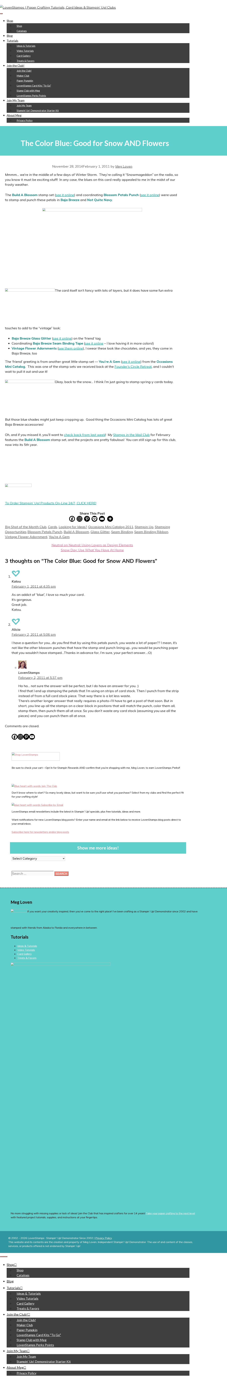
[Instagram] (79, 519)
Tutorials (12, 40)
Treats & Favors (25, 60)
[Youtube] (32, 737)
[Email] (102, 519)
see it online (65, 195)
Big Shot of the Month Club (26, 527)
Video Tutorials (25, 50)
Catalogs (22, 30)
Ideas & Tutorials (26, 45)
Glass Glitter (100, 532)
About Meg (14, 115)
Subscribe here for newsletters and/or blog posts (40, 832)
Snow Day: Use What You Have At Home (92, 550)
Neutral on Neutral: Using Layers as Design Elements (92, 545)
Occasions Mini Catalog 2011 (110, 527)
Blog (10, 35)
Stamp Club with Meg (28, 90)
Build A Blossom (76, 532)
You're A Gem (59, 537)
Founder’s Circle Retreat (133, 366)
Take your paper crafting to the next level (170, 1213)
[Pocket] (94, 519)
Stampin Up (144, 527)
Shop (10, 21)
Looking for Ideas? (73, 527)
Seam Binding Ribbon (151, 532)
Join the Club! (15, 65)
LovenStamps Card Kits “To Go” (34, 85)
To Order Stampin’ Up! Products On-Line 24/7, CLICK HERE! (50, 503)
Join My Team (15, 100)
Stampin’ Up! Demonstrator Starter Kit (38, 110)
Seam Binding (122, 532)
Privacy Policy (25, 120)
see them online (70, 348)
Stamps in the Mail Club (131, 435)
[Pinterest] (87, 519)
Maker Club (23, 75)
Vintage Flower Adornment (26, 537)
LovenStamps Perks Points (31, 95)
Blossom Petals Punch (44, 532)
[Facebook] (72, 519)
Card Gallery (24, 55)
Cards (52, 527)
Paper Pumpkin (25, 80)
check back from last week (84, 435)
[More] (110, 519)
